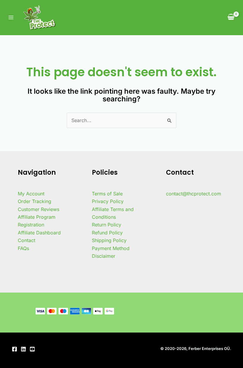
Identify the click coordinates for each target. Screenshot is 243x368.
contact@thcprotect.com (193, 194)
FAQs (23, 248)
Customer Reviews (38, 209)
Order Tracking (34, 201)
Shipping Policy (109, 240)
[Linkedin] (23, 349)
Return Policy (106, 225)
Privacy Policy (108, 201)
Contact (26, 240)
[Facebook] (14, 349)
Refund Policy (107, 233)
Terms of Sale (107, 194)
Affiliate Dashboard (39, 233)
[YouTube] (32, 349)
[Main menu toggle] (11, 17)
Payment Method (111, 248)
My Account (31, 194)
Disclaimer (103, 256)
